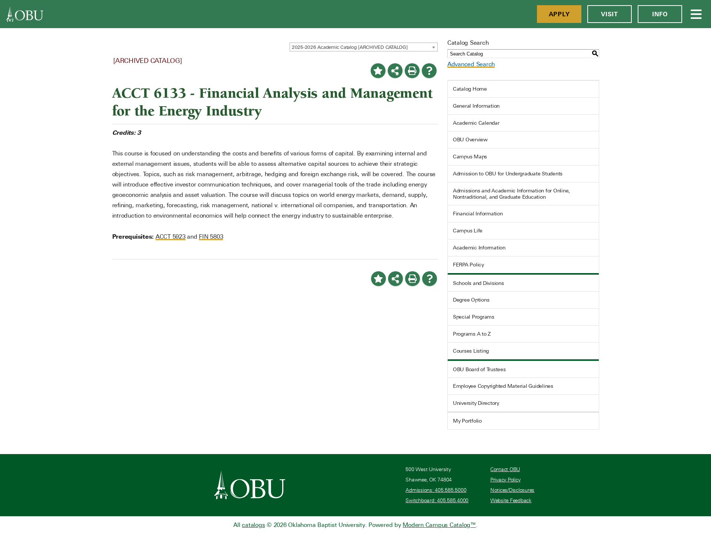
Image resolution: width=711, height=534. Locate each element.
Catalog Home (470, 89)
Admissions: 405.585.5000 (435, 490)
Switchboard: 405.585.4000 (436, 500)
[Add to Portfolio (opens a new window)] (378, 70)
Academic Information (479, 248)
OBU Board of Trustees (479, 369)
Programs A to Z (472, 334)
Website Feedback (510, 500)
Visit (609, 14)
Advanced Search (471, 64)
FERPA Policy (468, 265)
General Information (476, 106)
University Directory (476, 403)
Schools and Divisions (478, 283)
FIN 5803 (211, 236)
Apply (559, 14)
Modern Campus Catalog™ (439, 524)
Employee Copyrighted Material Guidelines (503, 386)
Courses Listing (471, 351)
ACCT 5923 (171, 236)
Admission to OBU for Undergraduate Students (508, 174)
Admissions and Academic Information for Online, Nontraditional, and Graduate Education (511, 194)
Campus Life (468, 231)
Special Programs (473, 317)
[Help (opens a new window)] (429, 70)
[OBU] (25, 14)
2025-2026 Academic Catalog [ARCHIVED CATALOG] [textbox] (350, 47)
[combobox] (364, 47)
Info (660, 14)
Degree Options (471, 300)
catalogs (253, 524)
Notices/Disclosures (512, 490)
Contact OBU (505, 469)
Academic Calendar (476, 123)
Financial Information (478, 213)
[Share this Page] (395, 70)
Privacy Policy (505, 480)
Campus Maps (470, 156)
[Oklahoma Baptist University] (249, 484)
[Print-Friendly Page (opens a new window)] (412, 70)
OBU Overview (470, 139)
